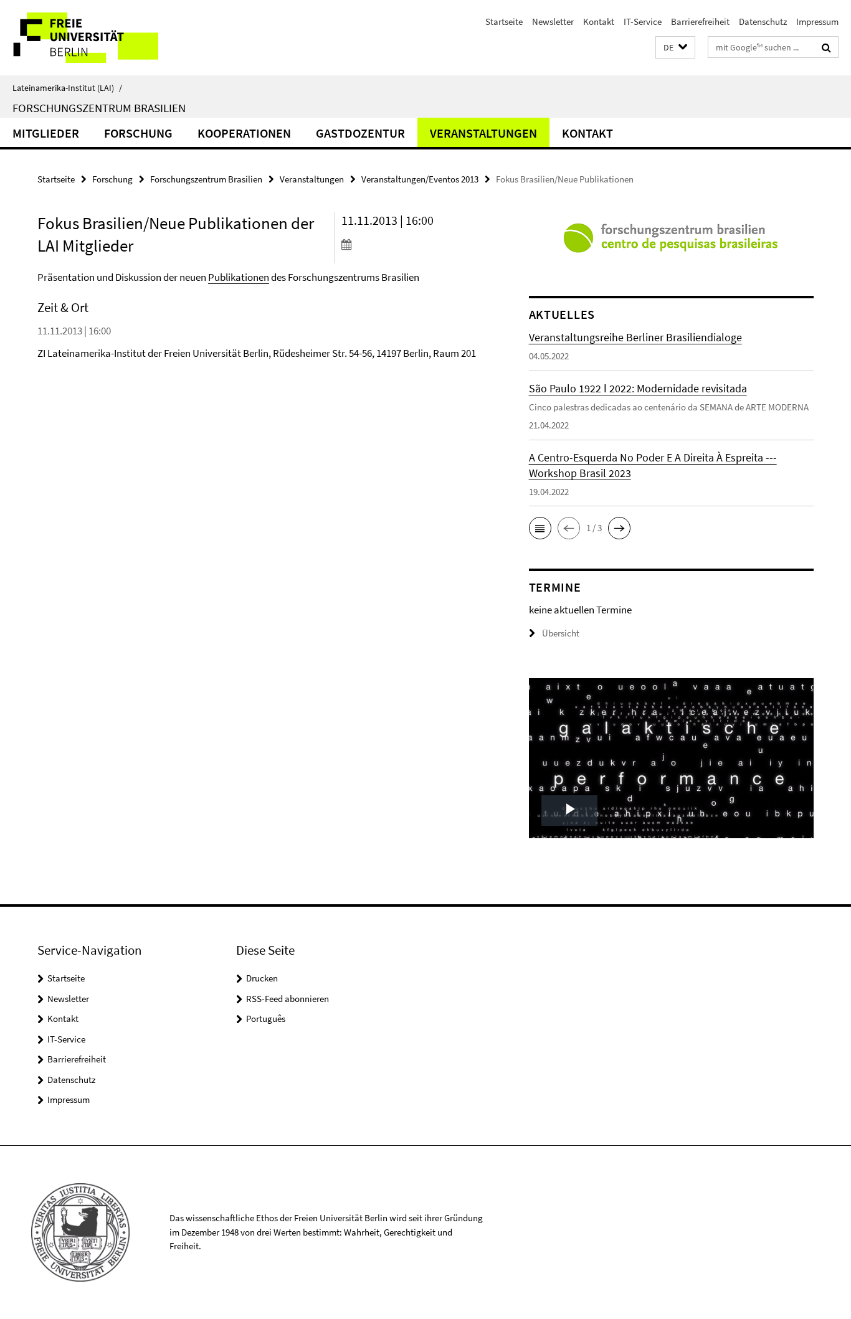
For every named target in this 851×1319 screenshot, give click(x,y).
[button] (675, 47)
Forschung (138, 133)
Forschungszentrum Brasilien (99, 107)
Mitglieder (45, 133)
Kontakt (598, 21)
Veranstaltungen (483, 133)
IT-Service (643, 21)
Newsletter (553, 21)
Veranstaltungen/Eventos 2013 (419, 179)
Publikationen (238, 277)
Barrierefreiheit (700, 21)
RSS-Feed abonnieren (287, 999)
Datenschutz (763, 21)
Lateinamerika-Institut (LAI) (67, 87)
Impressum (817, 21)
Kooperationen (244, 133)
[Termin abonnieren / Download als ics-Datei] (411, 244)
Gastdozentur (360, 133)
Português (265, 1018)
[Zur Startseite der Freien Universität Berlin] (104, 37)
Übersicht (560, 633)
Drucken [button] (262, 978)
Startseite (504, 21)
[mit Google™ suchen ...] (826, 47)
